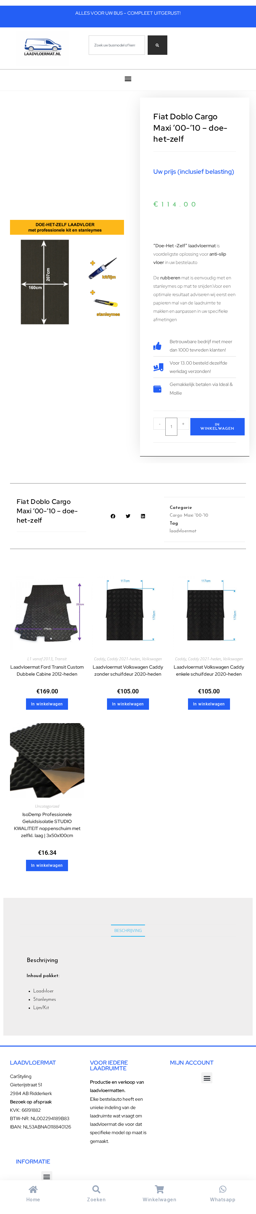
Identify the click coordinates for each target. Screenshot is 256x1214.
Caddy (99, 659)
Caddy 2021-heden (123, 659)
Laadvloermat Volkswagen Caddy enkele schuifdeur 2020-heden (209, 670)
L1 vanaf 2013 (40, 659)
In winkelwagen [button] (47, 704)
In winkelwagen (217, 427)
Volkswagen (152, 659)
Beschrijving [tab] (128, 930)
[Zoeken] (157, 45)
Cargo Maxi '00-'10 (189, 515)
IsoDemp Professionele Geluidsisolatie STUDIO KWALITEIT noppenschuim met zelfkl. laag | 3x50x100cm (47, 824)
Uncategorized (47, 806)
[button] (128, 78)
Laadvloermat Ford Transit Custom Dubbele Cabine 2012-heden (47, 670)
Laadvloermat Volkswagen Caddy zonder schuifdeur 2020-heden (128, 670)
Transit (61, 659)
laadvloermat (183, 531)
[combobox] (117, 45)
